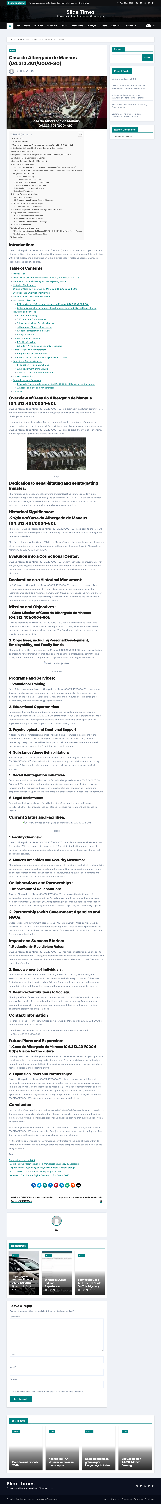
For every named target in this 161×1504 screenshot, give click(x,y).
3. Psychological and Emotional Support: (33, 182)
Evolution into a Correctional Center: (28, 158)
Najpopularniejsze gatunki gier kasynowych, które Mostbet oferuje (42, 1167)
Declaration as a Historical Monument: (29, 161)
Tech (18, 25)
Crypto (103, 25)
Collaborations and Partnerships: (28, 203)
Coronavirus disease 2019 (22, 1160)
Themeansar (53, 1499)
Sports (64, 25)
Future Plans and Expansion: (26, 228)
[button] (153, 26)
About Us (116, 25)
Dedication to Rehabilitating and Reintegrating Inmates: (37, 148)
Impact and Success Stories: (26, 213)
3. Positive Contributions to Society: (32, 221)
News (27, 25)
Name (13, 1354)
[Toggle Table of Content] (79, 135)
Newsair (40, 1499)
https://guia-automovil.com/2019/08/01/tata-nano (23, 1281)
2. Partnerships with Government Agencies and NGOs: (37, 209)
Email (13, 1367)
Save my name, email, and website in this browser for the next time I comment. (48, 1391)
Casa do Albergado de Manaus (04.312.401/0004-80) (43, 60)
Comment (15, 1316)
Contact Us (130, 25)
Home (105, 1499)
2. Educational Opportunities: (29, 179)
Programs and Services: (24, 173)
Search (118, 49)
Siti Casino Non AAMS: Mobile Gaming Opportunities (35, 1171)
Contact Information (22, 224)
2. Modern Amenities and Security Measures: (35, 200)
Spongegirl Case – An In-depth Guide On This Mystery (89, 1283)
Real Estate (77, 25)
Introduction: (18, 138)
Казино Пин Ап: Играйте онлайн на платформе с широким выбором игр (44, 1163)
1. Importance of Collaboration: (29, 206)
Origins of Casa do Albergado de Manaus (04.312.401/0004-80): (41, 154)
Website (13, 1379)
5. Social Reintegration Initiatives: (30, 188)
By (17, 71)
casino (89, 1431)
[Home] (10, 26)
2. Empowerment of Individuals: (30, 219)
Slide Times (81, 12)
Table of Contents (20, 141)
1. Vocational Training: (25, 176)
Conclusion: (18, 237)
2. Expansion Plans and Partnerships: (32, 234)
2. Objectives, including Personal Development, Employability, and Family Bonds (49, 170)
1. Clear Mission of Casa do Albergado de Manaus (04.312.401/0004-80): (46, 167)
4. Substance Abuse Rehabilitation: (31, 185)
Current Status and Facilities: (25, 194)
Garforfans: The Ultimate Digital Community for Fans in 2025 (39, 1175)
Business (38, 25)
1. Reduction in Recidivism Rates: (30, 216)
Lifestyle (91, 25)
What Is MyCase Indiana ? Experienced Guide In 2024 (55, 1284)
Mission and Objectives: (23, 164)
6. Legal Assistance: (25, 191)
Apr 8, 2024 (58, 1289)
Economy (52, 25)
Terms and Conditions (144, 1499)
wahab (18, 1286)
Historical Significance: (22, 151)
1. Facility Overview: (24, 197)
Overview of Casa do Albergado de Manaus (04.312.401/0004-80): (42, 145)
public (16, 1431)
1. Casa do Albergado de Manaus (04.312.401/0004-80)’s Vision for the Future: (49, 231)
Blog (52, 1431)
